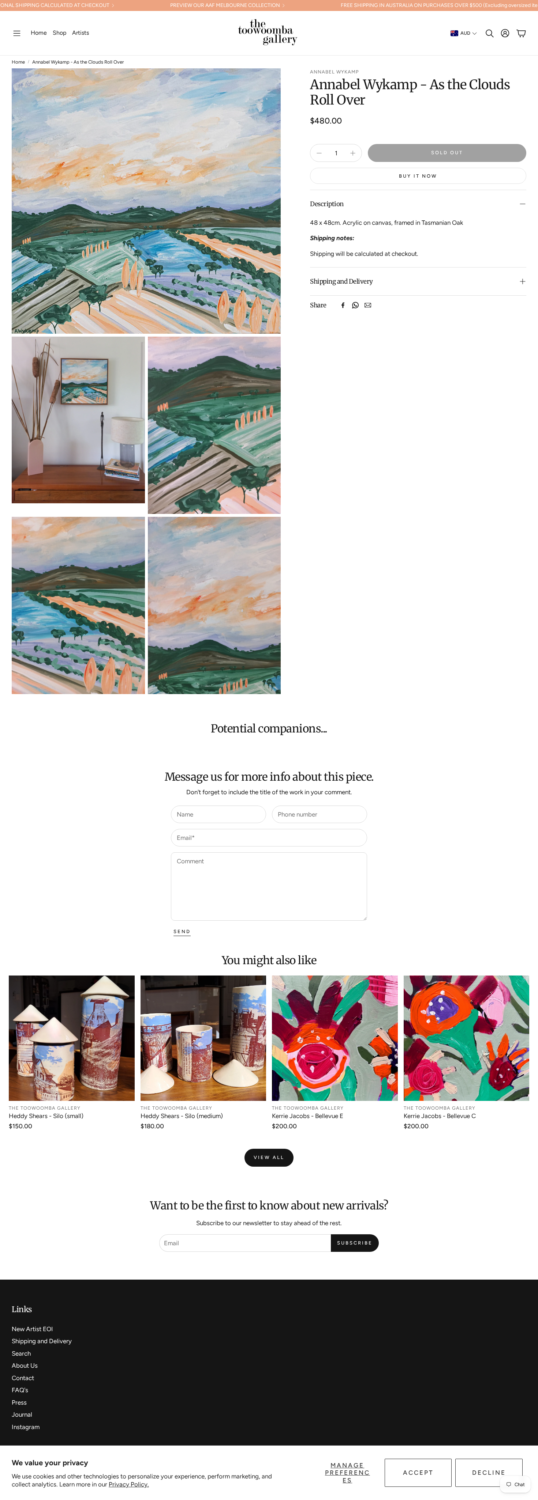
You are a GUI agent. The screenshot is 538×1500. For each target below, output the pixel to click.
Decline (489, 1472)
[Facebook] (343, 305)
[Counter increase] (352, 153)
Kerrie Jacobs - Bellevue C (440, 1116)
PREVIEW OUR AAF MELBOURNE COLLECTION (225, 5)
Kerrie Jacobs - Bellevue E (307, 1116)
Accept (418, 1472)
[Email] (368, 305)
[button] (17, 33)
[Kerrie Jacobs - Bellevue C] (467, 1038)
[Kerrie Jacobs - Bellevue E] (335, 1038)
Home (18, 62)
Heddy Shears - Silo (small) (46, 1116)
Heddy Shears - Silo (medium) (182, 1116)
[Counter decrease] (319, 153)
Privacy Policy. (129, 1484)
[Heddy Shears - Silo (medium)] (203, 1038)
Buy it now (418, 176)
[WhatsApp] (355, 305)
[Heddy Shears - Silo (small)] (72, 1038)
